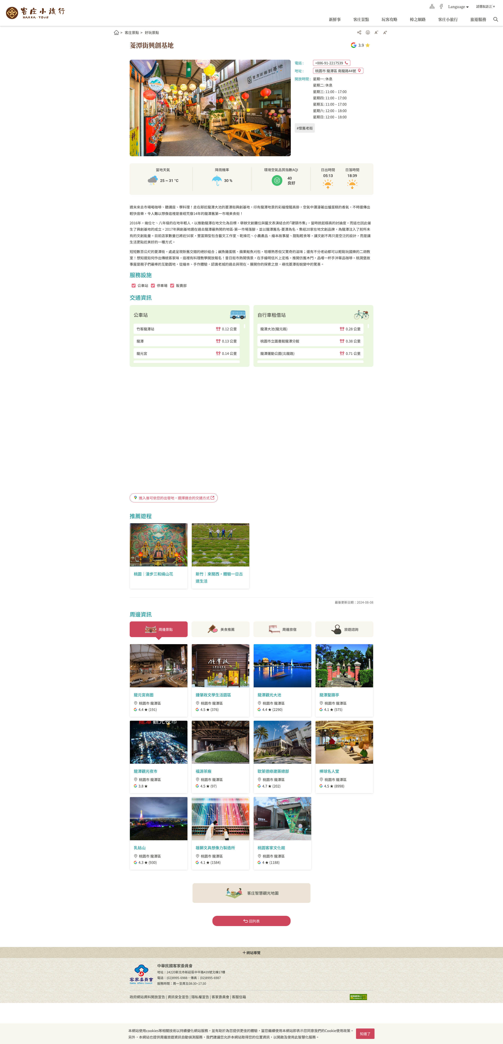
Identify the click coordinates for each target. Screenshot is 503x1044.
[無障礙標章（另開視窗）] (361, 996)
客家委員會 (220, 996)
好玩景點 (152, 32)
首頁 (116, 32)
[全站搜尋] (495, 19)
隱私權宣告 (200, 996)
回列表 (254, 920)
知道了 (365, 1033)
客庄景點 (132, 32)
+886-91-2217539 (329, 62)
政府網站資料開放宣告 (147, 996)
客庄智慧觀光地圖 (263, 893)
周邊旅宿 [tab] (289, 629)
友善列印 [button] (368, 32)
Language (456, 6)
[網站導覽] (432, 6)
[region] (190, 343)
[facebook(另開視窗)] (441, 6)
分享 (359, 32)
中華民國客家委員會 (141, 974)
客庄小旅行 (35, 13)
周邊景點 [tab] (166, 629)
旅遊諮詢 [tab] (351, 629)
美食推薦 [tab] (227, 629)
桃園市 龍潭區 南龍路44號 (335, 70)
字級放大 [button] (385, 32)
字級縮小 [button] (376, 32)
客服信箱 (239, 996)
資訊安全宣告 (178, 996)
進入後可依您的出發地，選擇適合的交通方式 (174, 497)
